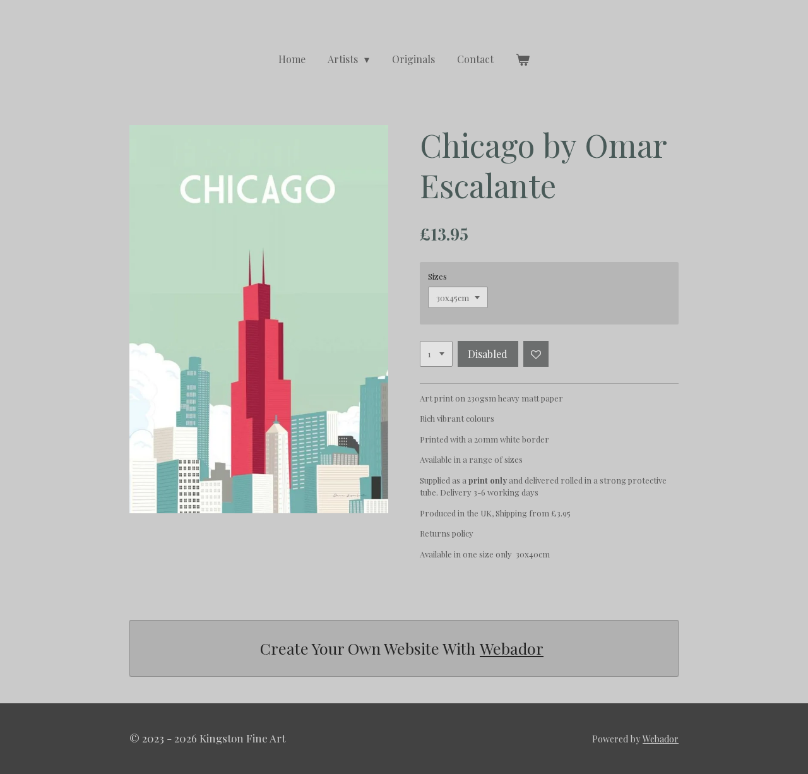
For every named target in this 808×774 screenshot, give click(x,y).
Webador (512, 648)
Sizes (437, 276)
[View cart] (523, 59)
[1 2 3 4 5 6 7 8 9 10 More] (436, 354)
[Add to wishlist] (536, 354)
